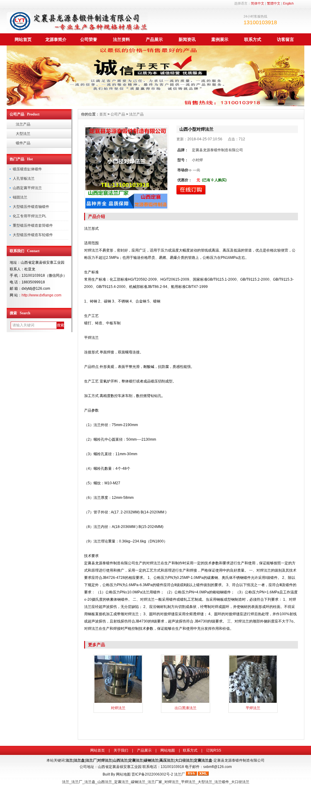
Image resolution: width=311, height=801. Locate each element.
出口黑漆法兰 (186, 708)
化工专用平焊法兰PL (29, 216)
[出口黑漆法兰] (185, 702)
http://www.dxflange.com (41, 295)
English (288, 3)
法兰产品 (23, 124)
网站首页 (23, 39)
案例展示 (219, 39)
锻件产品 (23, 143)
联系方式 (252, 39)
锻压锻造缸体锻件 (27, 169)
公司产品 (118, 114)
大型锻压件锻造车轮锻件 (33, 235)
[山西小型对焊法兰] (126, 167)
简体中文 (257, 3)
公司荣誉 (88, 39)
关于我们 (121, 750)
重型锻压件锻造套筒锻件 (33, 225)
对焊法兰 (118, 708)
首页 (103, 114)
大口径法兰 (184, 760)
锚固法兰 (20, 197)
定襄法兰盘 (203, 760)
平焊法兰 (253, 708)
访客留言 (285, 39)
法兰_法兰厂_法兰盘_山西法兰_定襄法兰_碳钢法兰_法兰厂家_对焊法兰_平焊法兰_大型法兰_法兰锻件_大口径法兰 (155, 782)
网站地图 (167, 750)
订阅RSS (213, 750)
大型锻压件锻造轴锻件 (31, 207)
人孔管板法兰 (24, 178)
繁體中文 (273, 3)
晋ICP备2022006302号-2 (152, 774)
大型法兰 (23, 134)
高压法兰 (166, 760)
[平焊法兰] (253, 702)
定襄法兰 (135, 760)
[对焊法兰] (118, 702)
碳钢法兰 (151, 760)
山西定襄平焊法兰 (27, 188)
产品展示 (154, 39)
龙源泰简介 (56, 39)
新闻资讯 (187, 39)
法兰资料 (121, 39)
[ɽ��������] (155, 104)
